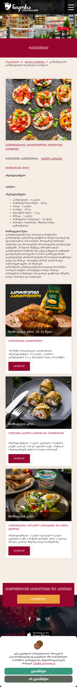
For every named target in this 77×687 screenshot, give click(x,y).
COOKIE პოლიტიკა (44, 663)
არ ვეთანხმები (38, 679)
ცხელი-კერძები (35, 62)
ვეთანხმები (38, 671)
